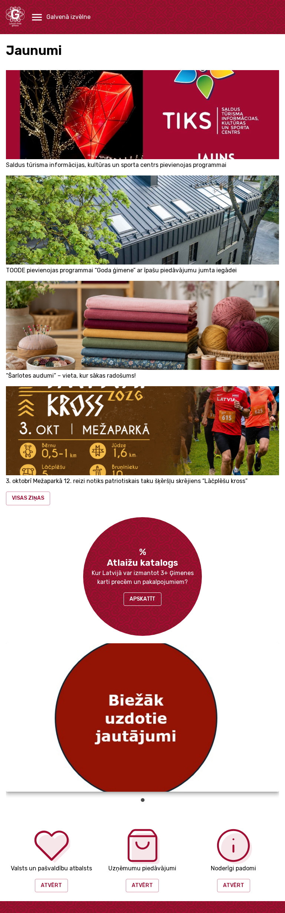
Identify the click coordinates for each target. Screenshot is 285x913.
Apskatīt (142, 599)
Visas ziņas (28, 498)
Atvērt (51, 885)
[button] (60, 17)
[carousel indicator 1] (142, 800)
